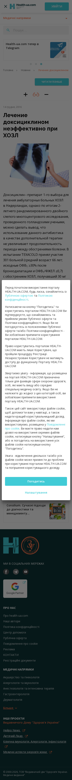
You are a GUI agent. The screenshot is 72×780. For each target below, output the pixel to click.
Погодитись (36, 481)
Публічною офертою (19, 295)
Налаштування (36, 492)
